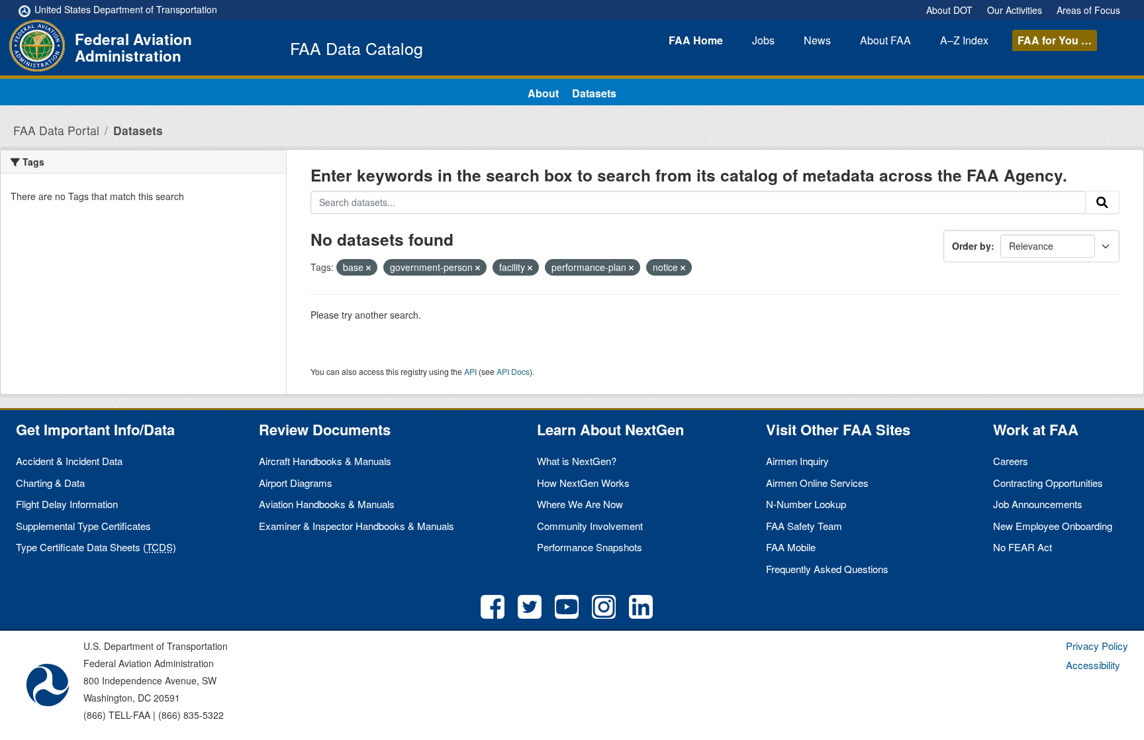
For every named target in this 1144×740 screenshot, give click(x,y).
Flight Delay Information (67, 504)
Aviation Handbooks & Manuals (327, 504)
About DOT (949, 10)
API (470, 371)
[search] (1102, 203)
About (885, 40)
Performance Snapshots (589, 547)
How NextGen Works (583, 483)
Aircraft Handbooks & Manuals (325, 461)
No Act (1022, 547)
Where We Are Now (580, 504)
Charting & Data (50, 483)
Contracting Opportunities (1048, 483)
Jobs (763, 40)
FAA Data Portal (56, 130)
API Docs (513, 371)
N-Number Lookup (806, 504)
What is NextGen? (576, 461)
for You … (1055, 40)
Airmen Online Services (817, 483)
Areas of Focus (1088, 10)
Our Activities (1014, 10)
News (817, 40)
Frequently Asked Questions (827, 569)
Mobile (791, 547)
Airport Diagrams (295, 483)
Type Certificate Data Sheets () (96, 547)
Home (696, 40)
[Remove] (368, 267)
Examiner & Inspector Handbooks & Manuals (356, 526)
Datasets (594, 93)
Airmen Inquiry (797, 461)
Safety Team (804, 526)
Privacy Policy (1097, 646)
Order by (971, 245)
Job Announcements (1037, 504)
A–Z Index (964, 40)
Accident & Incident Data (69, 461)
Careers (1010, 461)
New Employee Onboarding (1052, 526)
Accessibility (1093, 665)
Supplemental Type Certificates (83, 526)
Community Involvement (590, 526)
